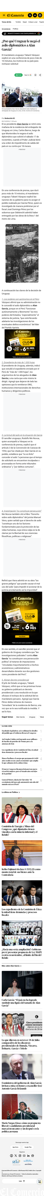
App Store (15, 1147)
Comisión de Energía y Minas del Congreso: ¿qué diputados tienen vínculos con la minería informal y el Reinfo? (19, 830)
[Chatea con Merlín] (30, 15)
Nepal (25, 22)
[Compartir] (40, 75)
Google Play (28, 1147)
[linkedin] (28, 1155)
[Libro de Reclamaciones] (28, 1162)
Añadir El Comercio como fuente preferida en (22, 33)
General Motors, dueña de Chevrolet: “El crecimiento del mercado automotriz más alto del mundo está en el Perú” (20, 782)
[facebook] (11, 1155)
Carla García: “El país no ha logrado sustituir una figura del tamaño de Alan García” (21, 1002)
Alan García (22, 124)
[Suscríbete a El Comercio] (34, 15)
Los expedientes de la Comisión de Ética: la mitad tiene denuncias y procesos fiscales (20, 751)
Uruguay (32, 717)
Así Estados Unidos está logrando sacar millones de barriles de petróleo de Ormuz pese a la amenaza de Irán (19, 741)
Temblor (18, 22)
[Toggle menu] (4, 15)
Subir (20, 1181)
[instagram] (20, 1155)
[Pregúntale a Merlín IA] (39, 1181)
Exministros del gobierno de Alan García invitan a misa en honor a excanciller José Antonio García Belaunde (22, 1085)
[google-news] (32, 1155)
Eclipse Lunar (33, 22)
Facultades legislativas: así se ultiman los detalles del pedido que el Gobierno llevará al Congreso (20, 732)
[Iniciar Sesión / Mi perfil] (40, 15)
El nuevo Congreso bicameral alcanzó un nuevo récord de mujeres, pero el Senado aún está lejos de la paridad (19, 771)
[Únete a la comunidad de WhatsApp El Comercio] (18, 75)
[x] (15, 1155)
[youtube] (24, 1155)
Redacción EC (10, 118)
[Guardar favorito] (35, 75)
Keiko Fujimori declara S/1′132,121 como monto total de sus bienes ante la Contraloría (21, 872)
